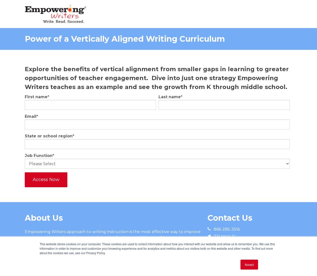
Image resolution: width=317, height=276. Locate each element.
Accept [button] (249, 264)
